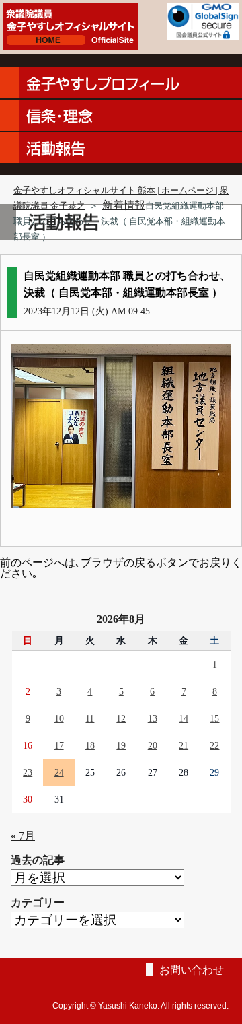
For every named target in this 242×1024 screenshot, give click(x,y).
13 (152, 718)
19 (121, 745)
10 (59, 718)
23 (27, 772)
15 (214, 718)
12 (121, 718)
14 (183, 718)
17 (59, 745)
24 (59, 772)
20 (152, 745)
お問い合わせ (191, 970)
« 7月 (23, 836)
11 (89, 718)
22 (214, 745)
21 (183, 745)
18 (90, 745)
